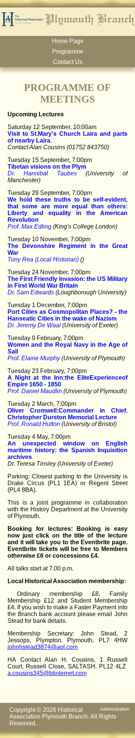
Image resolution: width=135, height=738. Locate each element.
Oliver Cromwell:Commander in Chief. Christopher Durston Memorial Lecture (68, 413)
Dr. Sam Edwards (31, 292)
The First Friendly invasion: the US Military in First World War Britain (68, 282)
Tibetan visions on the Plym (47, 166)
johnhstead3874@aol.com (43, 647)
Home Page (68, 41)
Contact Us (67, 62)
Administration (114, 709)
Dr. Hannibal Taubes (42, 173)
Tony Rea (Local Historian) (43, 259)
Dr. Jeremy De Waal (34, 325)
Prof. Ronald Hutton (34, 424)
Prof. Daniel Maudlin (35, 391)
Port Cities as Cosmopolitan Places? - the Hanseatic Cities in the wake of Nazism (68, 315)
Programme (67, 51)
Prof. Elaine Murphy (34, 358)
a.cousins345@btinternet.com (47, 673)
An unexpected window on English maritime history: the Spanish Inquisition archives (68, 450)
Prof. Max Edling (29, 226)
